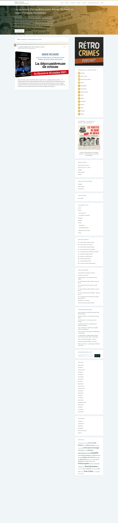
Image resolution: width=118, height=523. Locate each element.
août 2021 (80, 390)
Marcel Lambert (89, 459)
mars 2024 (80, 376)
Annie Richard (81, 225)
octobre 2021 (80, 388)
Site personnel (81, 188)
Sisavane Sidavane (94, 468)
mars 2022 (80, 383)
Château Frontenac (90, 445)
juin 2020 (79, 407)
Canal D (84, 445)
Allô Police (90, 443)
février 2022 (80, 386)
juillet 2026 (80, 365)
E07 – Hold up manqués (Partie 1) (84, 261)
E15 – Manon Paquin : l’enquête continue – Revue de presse (88, 282)
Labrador (79, 457)
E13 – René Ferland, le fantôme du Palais (86, 247)
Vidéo (79, 432)
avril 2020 (80, 409)
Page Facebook (81, 172)
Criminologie (94, 448)
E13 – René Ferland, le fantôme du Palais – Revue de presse (88, 289)
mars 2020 (80, 411)
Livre (96, 457)
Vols (99, 471)
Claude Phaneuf (80, 448)
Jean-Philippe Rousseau (84, 227)
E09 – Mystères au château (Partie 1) (85, 256)
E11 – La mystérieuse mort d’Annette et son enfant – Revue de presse (88, 297)
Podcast (66, 2)
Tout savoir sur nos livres (83, 275)
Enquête (94, 453)
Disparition (90, 450)
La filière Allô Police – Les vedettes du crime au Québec (87, 278)
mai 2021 (80, 395)
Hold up (79, 455)
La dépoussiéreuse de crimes (93, 2)
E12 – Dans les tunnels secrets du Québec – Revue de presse (89, 293)
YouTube (79, 174)
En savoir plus (19, 31)
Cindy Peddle (97, 445)
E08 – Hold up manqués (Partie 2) (84, 258)
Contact (101, 2)
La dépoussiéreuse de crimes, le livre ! (31, 47)
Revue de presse (82, 213)
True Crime (88, 471)
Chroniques (73, 2)
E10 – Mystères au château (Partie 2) (85, 254)
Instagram (80, 169)
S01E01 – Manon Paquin (93, 336)
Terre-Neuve (82, 471)
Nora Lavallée (80, 198)
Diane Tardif (85, 450)
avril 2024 (80, 374)
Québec (86, 463)
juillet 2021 (80, 393)
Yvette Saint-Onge (80, 473)
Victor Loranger (95, 471)
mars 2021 (80, 400)
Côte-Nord (80, 450)
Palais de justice (92, 461)
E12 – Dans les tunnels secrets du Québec (86, 249)
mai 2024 (80, 372)
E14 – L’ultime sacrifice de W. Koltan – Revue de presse (87, 286)
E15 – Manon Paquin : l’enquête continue (86, 242)
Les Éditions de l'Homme (88, 457)
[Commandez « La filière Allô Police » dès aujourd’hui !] (89, 149)
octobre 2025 (80, 369)
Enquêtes (80, 426)
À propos (83, 2)
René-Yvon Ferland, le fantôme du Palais (86, 302)
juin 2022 (79, 381)
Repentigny (83, 466)
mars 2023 (80, 379)
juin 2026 (79, 367)
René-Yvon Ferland (93, 463)
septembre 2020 (81, 402)
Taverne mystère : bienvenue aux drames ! (86, 272)
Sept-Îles (88, 468)
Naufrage (80, 461)
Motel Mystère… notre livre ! (84, 300)
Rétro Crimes (19, 2)
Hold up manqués (85, 455)
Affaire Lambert (84, 443)
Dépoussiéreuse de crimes (83, 165)
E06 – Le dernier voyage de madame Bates (86, 263)
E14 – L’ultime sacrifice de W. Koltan (85, 244)
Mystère (97, 459)
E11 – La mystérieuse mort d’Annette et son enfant (88, 251)
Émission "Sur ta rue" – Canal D (84, 167)
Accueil (62, 2)
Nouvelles (78, 2)
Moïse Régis (93, 459)
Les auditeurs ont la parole (84, 215)
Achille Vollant (80, 443)
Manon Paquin (83, 459)
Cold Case (86, 448)
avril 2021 (80, 397)
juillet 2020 (80, 404)
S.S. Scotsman (83, 468)
